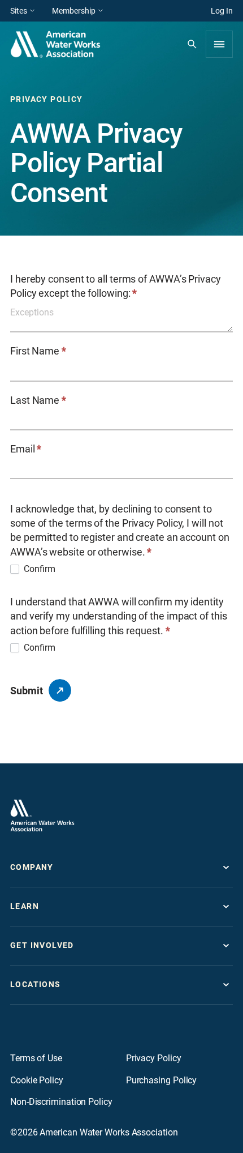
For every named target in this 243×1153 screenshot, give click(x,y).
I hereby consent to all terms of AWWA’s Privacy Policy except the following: (115, 286)
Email (25, 449)
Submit (26, 691)
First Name (38, 351)
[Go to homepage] (42, 815)
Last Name (38, 400)
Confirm (39, 568)
